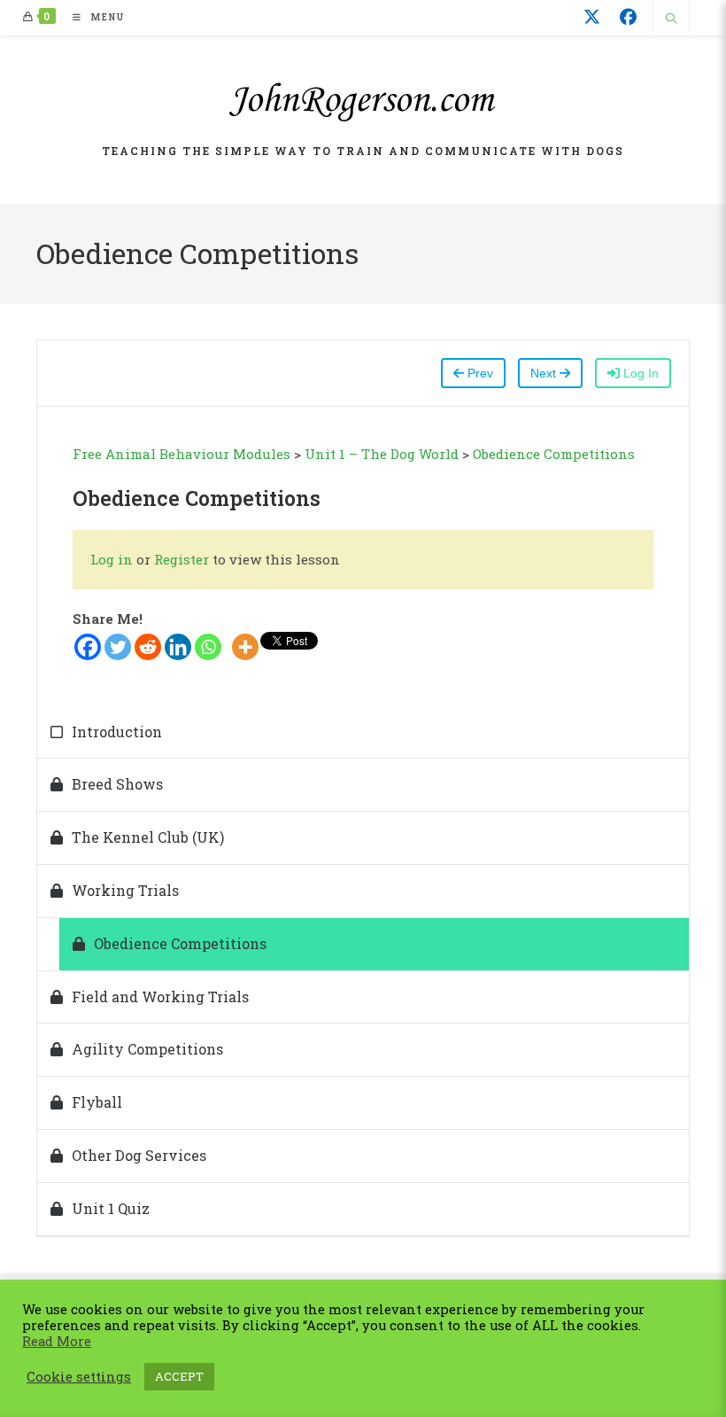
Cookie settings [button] (79, 1377)
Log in (113, 559)
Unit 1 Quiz (111, 1208)
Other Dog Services (139, 1155)
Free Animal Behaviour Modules (181, 454)
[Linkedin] (178, 647)
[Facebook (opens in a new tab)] (628, 17)
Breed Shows (117, 784)
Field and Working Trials (160, 996)
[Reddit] (148, 647)
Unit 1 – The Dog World (382, 454)
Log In (639, 373)
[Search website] (671, 19)
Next (545, 373)
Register (181, 559)
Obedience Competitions (554, 454)
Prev (478, 373)
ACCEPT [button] (179, 1376)
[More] (245, 647)
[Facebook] (87, 647)
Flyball (97, 1102)
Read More (56, 1342)
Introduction (117, 731)
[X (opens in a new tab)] (591, 17)
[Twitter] (117, 647)
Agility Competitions (147, 1048)
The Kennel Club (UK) (148, 837)
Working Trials (125, 890)
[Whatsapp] (208, 647)
